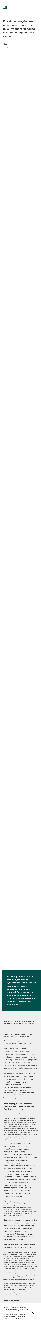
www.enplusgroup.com (11, 1309)
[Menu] (36, 5)
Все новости (7, 15)
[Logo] (8, 6)
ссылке (27, 1044)
